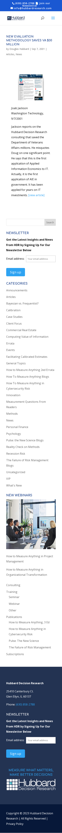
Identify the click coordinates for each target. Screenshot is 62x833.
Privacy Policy (14, 824)
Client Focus (14, 323)
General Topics (16, 363)
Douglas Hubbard (19, 49)
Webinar (14, 604)
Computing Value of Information (27, 337)
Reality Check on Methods (23, 447)
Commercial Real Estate (21, 330)
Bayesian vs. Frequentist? (22, 303)
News (19, 54)
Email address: (15, 259)
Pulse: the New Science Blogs (25, 440)
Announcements (16, 290)
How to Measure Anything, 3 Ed (29, 622)
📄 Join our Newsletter (36, 4)
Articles (10, 54)
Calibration (13, 310)
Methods (12, 414)
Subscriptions (15, 654)
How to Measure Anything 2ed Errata (30, 370)
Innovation (13, 395)
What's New (14, 485)
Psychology (13, 434)
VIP (8, 479)
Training (11, 592)
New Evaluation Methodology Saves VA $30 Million (29, 40)
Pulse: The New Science (24, 641)
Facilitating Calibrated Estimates (26, 357)
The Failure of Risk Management (30, 647)
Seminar (14, 597)
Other (12, 610)
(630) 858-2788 (24, 3)
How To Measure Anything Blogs (27, 377)
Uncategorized (15, 472)
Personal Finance (17, 427)
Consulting (13, 585)
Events (10, 350)
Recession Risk (15, 454)
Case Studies (14, 317)
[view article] (36, 195)
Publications (14, 617)
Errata (10, 343)
